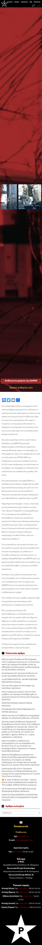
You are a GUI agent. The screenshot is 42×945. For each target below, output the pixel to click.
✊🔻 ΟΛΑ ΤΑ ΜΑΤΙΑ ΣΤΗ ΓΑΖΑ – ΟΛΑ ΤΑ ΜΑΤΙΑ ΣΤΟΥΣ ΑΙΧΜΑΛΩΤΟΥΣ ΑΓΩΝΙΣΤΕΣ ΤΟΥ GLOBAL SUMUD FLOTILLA (19, 782)
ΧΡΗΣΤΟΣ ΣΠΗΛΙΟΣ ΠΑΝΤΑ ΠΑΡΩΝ (17, 703)
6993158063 (24, 903)
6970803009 (23, 836)
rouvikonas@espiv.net (24, 840)
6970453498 (18, 852)
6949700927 (28, 896)
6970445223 (24, 888)
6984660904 (24, 907)
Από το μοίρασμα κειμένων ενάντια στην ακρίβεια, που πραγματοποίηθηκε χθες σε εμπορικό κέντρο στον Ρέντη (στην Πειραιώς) (20, 694)
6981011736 (24, 892)
